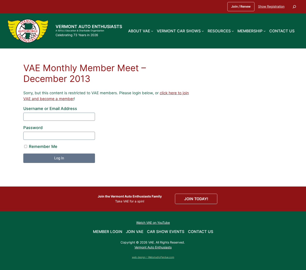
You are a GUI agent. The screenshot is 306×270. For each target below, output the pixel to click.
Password (33, 127)
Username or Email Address (50, 108)
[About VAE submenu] (152, 31)
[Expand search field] (294, 6)
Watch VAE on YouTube (153, 222)
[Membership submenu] (264, 31)
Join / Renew (241, 6)
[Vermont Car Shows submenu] (203, 31)
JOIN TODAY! (196, 199)
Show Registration (271, 6)
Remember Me (42, 146)
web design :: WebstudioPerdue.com (153, 257)
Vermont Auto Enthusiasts (89, 26)
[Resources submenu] (233, 31)
